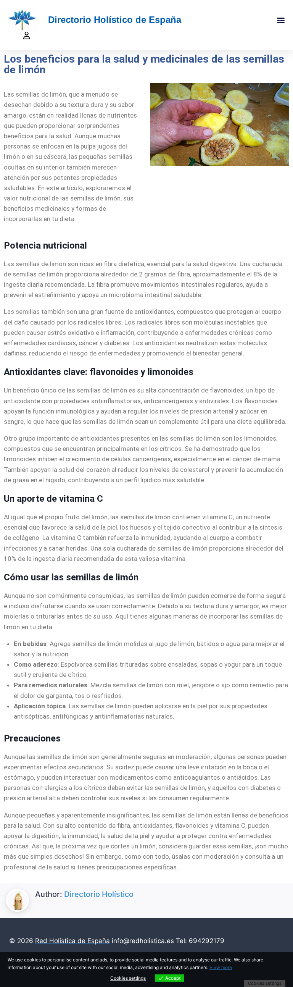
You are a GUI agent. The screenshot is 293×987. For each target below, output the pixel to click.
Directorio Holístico (99, 894)
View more (220, 967)
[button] (281, 19)
